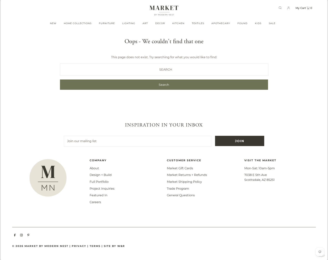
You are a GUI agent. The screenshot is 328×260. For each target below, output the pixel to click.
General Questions (181, 195)
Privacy (79, 245)
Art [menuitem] (145, 23)
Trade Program (178, 188)
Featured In (98, 195)
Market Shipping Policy (184, 182)
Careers (95, 202)
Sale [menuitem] (272, 23)
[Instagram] (21, 235)
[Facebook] (15, 235)
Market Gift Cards (180, 168)
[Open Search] (280, 8)
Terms (95, 245)
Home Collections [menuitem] (77, 23)
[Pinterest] (28, 235)
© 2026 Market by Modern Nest (40, 245)
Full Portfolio (99, 182)
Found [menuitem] (242, 23)
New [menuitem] (53, 23)
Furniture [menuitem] (107, 23)
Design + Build (101, 175)
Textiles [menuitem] (198, 23)
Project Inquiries (102, 188)
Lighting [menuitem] (128, 23)
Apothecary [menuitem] (220, 23)
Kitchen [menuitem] (178, 23)
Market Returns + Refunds (187, 175)
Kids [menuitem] (258, 23)
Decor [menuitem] (160, 23)
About (94, 168)
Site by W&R (114, 245)
